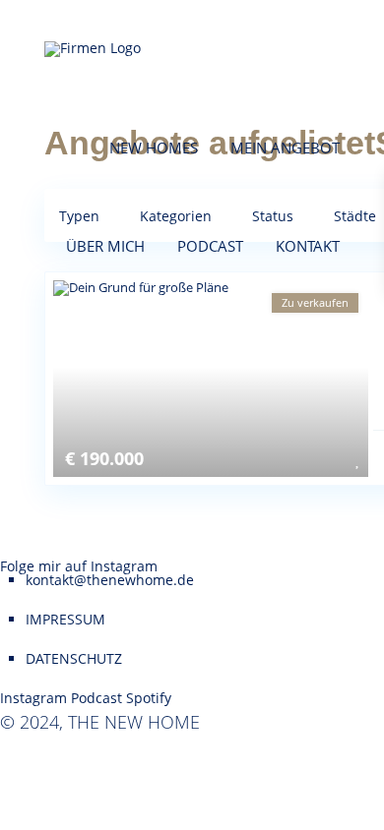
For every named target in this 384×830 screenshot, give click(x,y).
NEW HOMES (153, 147)
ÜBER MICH (105, 246)
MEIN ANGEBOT (285, 147)
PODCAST (210, 246)
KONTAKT (308, 246)
